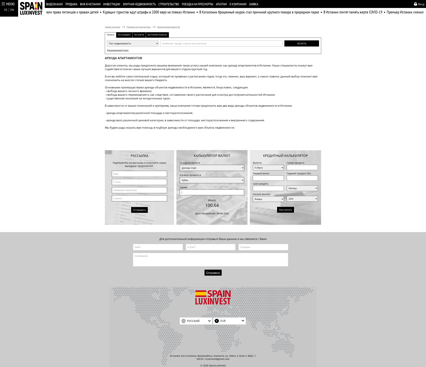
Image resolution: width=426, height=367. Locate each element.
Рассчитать (285, 209)
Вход (421, 4)
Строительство (168, 4)
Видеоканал (54, 4)
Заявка (253, 4)
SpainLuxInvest (112, 26)
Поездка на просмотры (197, 4)
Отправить (139, 209)
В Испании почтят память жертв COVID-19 (345, 12)
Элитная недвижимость (139, 4)
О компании (237, 4)
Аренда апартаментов (168, 26)
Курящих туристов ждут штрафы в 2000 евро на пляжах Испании (142, 12)
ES (5, 10)
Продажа (71, 4)
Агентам (221, 4)
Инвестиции (111, 4)
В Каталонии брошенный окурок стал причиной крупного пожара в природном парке (252, 12)
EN (12, 10)
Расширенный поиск (118, 50)
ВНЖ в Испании (90, 4)
